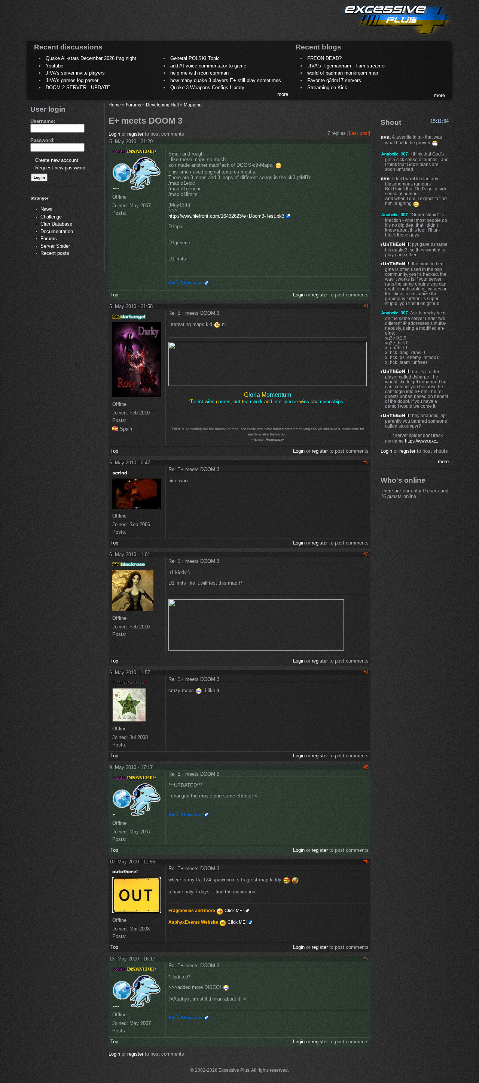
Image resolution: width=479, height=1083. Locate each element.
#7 (366, 959)
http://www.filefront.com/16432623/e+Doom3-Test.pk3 (226, 216)
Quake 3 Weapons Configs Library (207, 87)
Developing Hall (162, 104)
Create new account (56, 160)
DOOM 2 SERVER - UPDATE (78, 87)
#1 (366, 306)
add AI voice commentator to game (208, 66)
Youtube (54, 66)
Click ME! (234, 910)
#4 (366, 672)
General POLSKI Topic (195, 58)
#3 (366, 554)
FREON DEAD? (324, 58)
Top (114, 295)
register (135, 134)
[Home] (395, 36)
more (282, 94)
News (46, 209)
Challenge (51, 217)
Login (114, 134)
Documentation (56, 231)
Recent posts (54, 253)
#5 (366, 767)
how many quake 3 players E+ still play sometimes (225, 80)
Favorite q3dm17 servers (334, 80)
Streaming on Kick (327, 87)
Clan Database (56, 224)
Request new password (60, 168)
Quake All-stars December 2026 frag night (91, 58)
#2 (366, 462)
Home (115, 104)
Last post (359, 133)
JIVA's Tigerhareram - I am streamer (346, 66)
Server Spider (55, 246)
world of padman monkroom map (342, 73)
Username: (44, 121)
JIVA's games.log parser (72, 80)
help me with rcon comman (199, 73)
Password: (44, 140)
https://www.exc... (422, 440)
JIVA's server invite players (75, 73)
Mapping (193, 104)
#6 (366, 862)
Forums (48, 238)
